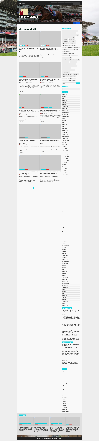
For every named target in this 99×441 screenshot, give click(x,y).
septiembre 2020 (65, 227)
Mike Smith (73, 63)
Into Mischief (66, 55)
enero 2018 (64, 279)
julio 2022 (64, 188)
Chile (63, 377)
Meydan (65, 63)
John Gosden (76, 59)
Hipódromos (64, 409)
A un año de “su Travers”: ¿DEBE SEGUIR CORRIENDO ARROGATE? (29, 162)
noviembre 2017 (65, 283)
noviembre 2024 (65, 136)
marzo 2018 (64, 275)
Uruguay (64, 405)
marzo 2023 (64, 172)
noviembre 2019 (65, 245)
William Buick (72, 80)
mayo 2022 (64, 192)
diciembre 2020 (65, 223)
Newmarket (66, 66)
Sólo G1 (28, 22)
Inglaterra (64, 385)
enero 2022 (64, 200)
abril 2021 (64, 215)
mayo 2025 (64, 124)
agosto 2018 (64, 265)
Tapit (65, 78)
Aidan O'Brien (66, 31)
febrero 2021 (65, 219)
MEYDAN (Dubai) (65, 411)
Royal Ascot (74, 66)
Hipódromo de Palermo (68, 53)
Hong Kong (64, 383)
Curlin (73, 37)
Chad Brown (66, 35)
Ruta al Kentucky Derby (68, 70)
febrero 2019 (65, 255)
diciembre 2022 (65, 178)
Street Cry (72, 76)
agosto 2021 (64, 209)
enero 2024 (64, 152)
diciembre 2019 (65, 243)
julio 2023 (64, 164)
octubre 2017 (65, 285)
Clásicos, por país (35, 22)
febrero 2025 (65, 130)
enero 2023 (64, 176)
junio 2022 (64, 190)
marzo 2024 (64, 148)
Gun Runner (66, 51)
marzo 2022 (64, 196)
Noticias (23, 22)
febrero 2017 (65, 301)
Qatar (63, 399)
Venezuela (64, 407)
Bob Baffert (72, 33)
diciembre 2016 (65, 305)
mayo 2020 (64, 233)
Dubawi (65, 41)
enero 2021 (64, 221)
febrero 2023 (65, 174)
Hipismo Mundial (29, 16)
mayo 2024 (64, 144)
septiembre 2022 (65, 184)
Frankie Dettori (66, 45)
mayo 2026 (64, 100)
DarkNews (54, 438)
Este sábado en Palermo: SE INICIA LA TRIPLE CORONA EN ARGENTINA (29, 70)
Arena (65, 33)
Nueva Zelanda (65, 391)
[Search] (71, 23)
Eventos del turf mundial (23, 423)
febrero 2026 (65, 106)
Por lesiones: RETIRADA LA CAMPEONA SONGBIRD (29, 39)
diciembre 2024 (65, 134)
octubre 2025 (65, 114)
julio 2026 (64, 96)
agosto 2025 (64, 118)
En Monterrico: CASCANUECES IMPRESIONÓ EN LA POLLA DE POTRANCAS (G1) (29, 101)
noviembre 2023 (65, 156)
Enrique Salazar (23, 51)
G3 (64, 47)
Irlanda (63, 387)
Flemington (66, 43)
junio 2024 (64, 142)
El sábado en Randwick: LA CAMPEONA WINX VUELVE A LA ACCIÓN (50, 70)
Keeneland (66, 61)
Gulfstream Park (74, 49)
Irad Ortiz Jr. (74, 55)
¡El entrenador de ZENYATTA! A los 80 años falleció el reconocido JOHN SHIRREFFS (71, 359)
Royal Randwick (67, 68)
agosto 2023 (64, 162)
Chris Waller (66, 37)
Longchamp (73, 61)
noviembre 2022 (65, 180)
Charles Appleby (75, 35)
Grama (65, 49)
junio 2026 (64, 98)
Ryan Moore (66, 72)
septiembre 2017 (65, 287)
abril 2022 (64, 194)
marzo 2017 (64, 299)
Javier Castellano (67, 59)
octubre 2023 (65, 158)
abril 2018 (64, 273)
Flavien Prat (72, 41)
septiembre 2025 (65, 116)
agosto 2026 (64, 94)
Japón (63, 389)
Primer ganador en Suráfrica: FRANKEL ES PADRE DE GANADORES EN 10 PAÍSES (50, 101)
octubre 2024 (65, 138)
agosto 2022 (64, 186)
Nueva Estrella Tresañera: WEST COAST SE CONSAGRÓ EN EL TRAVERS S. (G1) (50, 162)
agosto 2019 (64, 247)
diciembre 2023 (65, 154)
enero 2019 (64, 257)
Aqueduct (74, 31)
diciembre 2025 (65, 110)
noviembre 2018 (65, 261)
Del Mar (71, 39)
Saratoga (76, 74)
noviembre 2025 (65, 112)
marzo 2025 (64, 128)
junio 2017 (64, 293)
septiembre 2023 (65, 160)
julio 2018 (64, 267)
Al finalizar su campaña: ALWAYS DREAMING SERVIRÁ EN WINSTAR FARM (50, 39)
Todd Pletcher (71, 78)
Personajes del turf (51, 22)
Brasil (63, 375)
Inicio (20, 22)
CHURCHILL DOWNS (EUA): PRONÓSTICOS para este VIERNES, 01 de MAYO (71, 354)
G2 (73, 45)
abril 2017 (64, 297)
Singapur (64, 401)
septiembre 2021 (65, 207)
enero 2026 (64, 108)
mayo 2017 (64, 295)
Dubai (63, 379)
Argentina (21, 76)
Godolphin (77, 47)
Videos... (78, 22)
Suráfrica (64, 403)
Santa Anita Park (67, 74)
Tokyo (65, 80)
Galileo (70, 47)
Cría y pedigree (42, 22)
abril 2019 (64, 251)
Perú (63, 395)
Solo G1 (65, 76)
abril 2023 (64, 170)
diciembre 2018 (65, 259)
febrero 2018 (65, 277)
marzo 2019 (64, 253)
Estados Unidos (22, 45)
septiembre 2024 (65, 140)
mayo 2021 (64, 213)
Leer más (21, 60)
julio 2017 (64, 291)
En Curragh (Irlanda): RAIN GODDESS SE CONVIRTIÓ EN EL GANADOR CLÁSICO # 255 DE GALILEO (50, 131)
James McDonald (67, 57)
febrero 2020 (65, 239)
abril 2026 (64, 102)
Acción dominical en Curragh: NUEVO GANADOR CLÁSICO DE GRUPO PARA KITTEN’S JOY (29, 131)
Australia (42, 76)
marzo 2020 (64, 237)
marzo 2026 (64, 104)
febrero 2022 (65, 198)
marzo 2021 (64, 217)
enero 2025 (64, 132)
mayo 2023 (64, 168)
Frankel (72, 43)
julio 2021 (64, 211)
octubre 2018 (65, 263)
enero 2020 (64, 241)
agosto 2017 (64, 289)
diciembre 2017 (65, 281)
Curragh (65, 39)
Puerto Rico (64, 397)
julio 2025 (64, 120)
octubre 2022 (65, 182)
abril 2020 (64, 235)
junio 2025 (64, 122)
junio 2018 (64, 269)
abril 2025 (64, 126)
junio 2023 (64, 166)
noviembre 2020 (65, 225)
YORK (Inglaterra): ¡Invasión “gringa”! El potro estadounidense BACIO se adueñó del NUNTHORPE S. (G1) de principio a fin (71, 311)
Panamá (64, 393)
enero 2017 (64, 303)
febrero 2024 (65, 150)
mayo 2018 (64, 271)
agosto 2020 (64, 229)
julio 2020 (64, 231)
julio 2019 (64, 249)
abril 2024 (64, 146)
